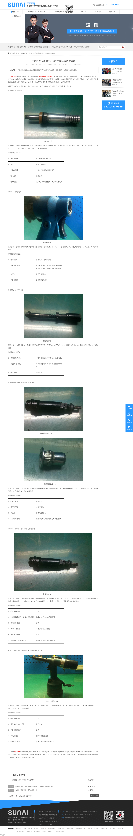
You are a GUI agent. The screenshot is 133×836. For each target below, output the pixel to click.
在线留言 (50, 824)
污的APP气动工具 (21, 822)
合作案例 (112, 12)
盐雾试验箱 (70, 828)
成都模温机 (61, 828)
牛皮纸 (90, 828)
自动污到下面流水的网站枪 (36, 12)
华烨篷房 (37, 831)
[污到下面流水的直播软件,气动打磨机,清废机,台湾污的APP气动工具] (16, 7)
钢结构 (36, 828)
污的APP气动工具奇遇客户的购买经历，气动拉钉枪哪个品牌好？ (35, 786)
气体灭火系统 (20, 831)
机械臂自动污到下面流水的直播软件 (39, 47)
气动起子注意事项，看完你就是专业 (26, 790)
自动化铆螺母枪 (21, 47)
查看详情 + (91, 786)
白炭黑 (96, 828)
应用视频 (98, 12)
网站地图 (41, 824)
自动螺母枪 (42, 818)
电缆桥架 (112, 828)
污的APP (15, 12)
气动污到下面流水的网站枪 (82, 47)
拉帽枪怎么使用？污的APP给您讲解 (23, 780)
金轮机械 (43, 828)
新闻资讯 (24, 53)
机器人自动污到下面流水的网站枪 (62, 47)
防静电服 (51, 831)
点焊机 (44, 831)
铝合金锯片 (51, 828)
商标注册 (120, 828)
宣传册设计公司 (80, 828)
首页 (17, 53)
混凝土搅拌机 (28, 828)
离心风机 (18, 828)
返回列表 (94, 796)
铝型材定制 (104, 828)
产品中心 (83, 12)
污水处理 (29, 831)
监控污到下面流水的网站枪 (63, 12)
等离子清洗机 (60, 831)
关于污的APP (16, 16)
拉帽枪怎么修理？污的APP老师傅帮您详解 (42, 53)
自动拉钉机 (51, 818)
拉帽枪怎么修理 (20, 796)
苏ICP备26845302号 (18, 820)
